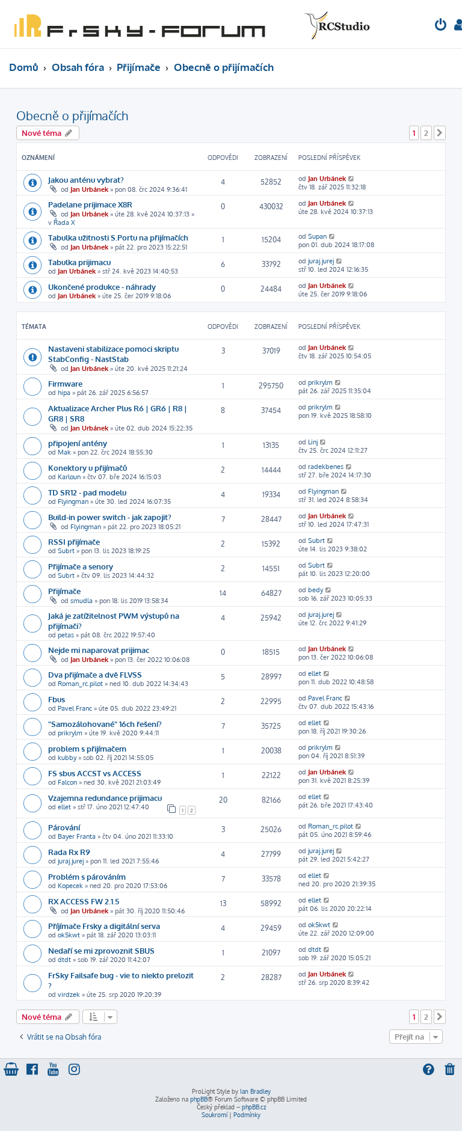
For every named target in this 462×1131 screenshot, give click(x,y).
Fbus (56, 699)
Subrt (66, 551)
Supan (317, 236)
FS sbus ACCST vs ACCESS (94, 773)
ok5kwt (69, 935)
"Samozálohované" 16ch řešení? (105, 724)
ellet (314, 673)
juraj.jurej (321, 261)
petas (66, 635)
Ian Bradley (255, 1091)
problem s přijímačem (87, 748)
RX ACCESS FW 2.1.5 (83, 901)
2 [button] (426, 133)
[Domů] (189, 24)
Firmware (65, 383)
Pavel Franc (75, 708)
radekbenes (325, 466)
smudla (81, 600)
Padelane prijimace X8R (90, 204)
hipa (64, 392)
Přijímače (64, 591)
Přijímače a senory (80, 566)
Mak (64, 452)
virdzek (69, 994)
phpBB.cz (254, 1107)
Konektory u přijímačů (87, 467)
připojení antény (77, 443)
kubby (67, 757)
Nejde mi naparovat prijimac (98, 650)
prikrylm (320, 382)
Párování (64, 827)
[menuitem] (441, 26)
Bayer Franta (77, 836)
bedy (315, 590)
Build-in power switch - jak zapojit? (109, 517)
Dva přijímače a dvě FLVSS (95, 674)
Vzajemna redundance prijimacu (105, 797)
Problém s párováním (87, 876)
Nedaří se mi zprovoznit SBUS (101, 950)
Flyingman (73, 501)
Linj (313, 442)
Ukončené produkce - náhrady (102, 286)
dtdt (64, 959)
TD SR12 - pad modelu (87, 492)
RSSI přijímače (74, 541)
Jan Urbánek (89, 189)
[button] (440, 133)
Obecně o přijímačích (72, 115)
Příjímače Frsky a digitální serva (104, 926)
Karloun (69, 477)
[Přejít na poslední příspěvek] (352, 178)
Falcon (67, 782)
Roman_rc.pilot (80, 683)
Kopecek (70, 885)
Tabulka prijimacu (79, 262)
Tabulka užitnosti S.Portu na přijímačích (118, 237)
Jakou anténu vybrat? (86, 179)
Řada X (64, 222)
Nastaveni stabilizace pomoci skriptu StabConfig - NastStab (113, 353)
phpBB (199, 1099)
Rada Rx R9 (69, 852)
